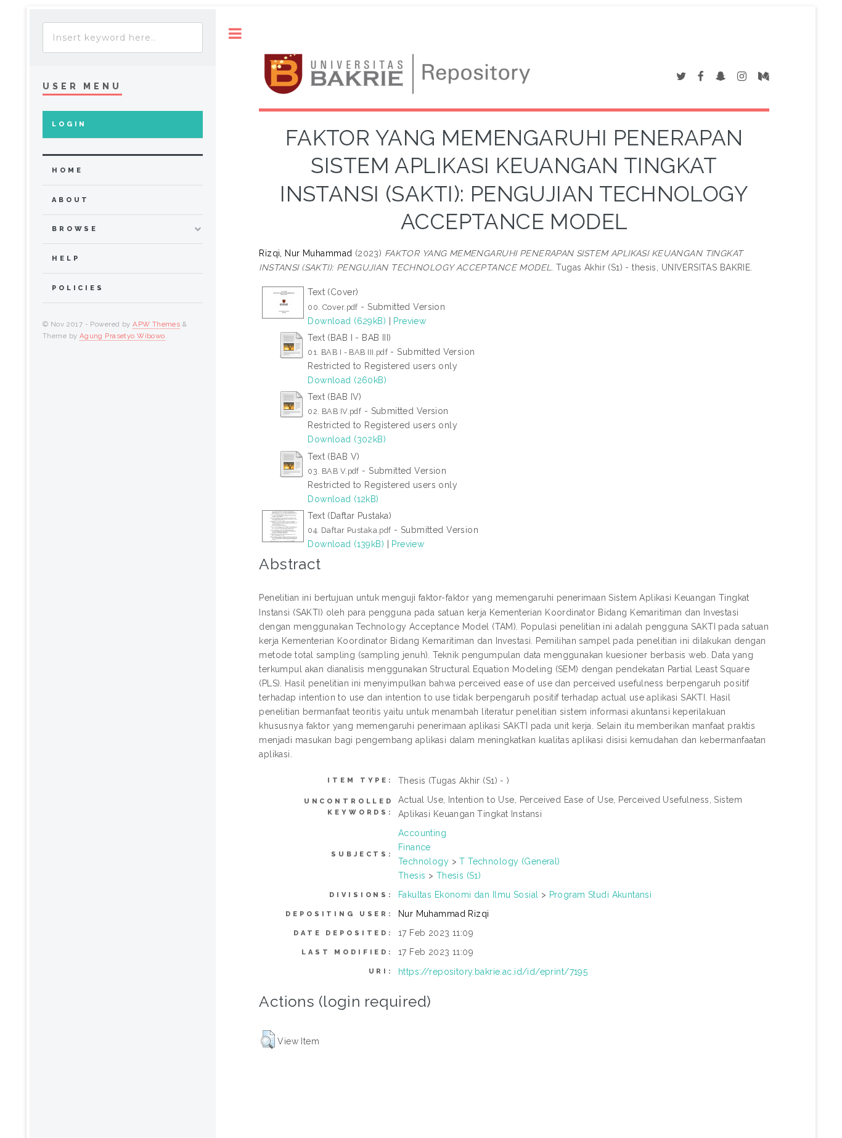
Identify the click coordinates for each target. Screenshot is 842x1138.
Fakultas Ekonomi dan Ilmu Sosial (468, 895)
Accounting (422, 833)
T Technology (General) (509, 861)
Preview (409, 321)
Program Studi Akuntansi (600, 895)
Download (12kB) (343, 499)
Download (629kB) (347, 321)
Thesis (412, 875)
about (70, 200)
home (67, 170)
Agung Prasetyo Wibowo (122, 335)
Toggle (235, 33)
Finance (414, 847)
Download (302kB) (347, 439)
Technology (423, 861)
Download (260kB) (347, 380)
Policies (78, 288)
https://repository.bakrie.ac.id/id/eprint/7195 (492, 972)
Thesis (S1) (458, 875)
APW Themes (156, 324)
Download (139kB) (346, 544)
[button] (268, 1039)
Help (66, 258)
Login (69, 124)
